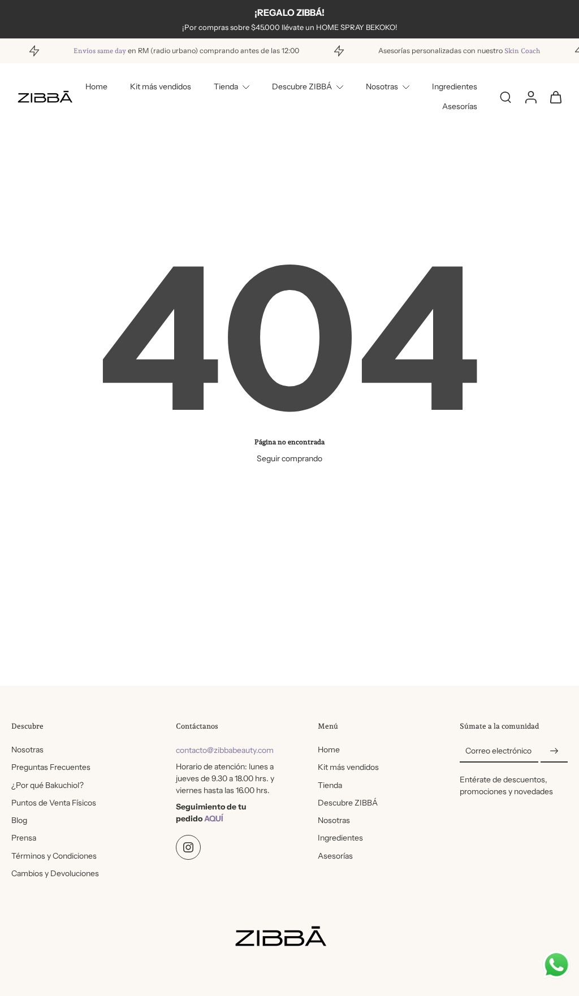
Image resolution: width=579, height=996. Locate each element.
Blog (19, 820)
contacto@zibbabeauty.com (225, 750)
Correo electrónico (498, 751)
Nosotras (382, 86)
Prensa (23, 838)
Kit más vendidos (160, 86)
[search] (505, 96)
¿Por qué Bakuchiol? (47, 785)
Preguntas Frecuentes (50, 767)
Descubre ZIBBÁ (302, 86)
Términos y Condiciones (54, 856)
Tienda (226, 86)
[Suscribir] (554, 751)
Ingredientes (454, 86)
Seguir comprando (289, 458)
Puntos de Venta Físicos (53, 803)
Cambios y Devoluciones (55, 873)
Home (96, 86)
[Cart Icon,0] (555, 97)
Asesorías (459, 106)
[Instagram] (188, 847)
